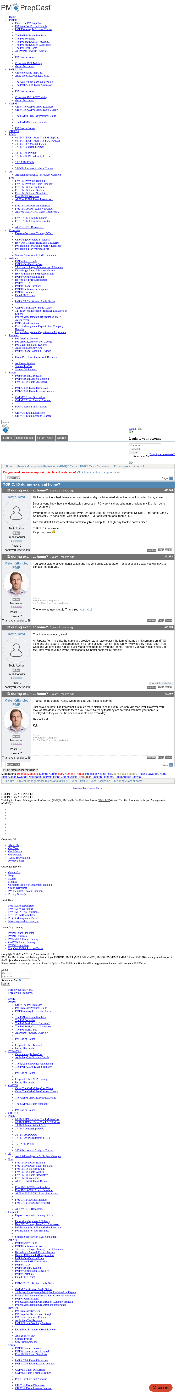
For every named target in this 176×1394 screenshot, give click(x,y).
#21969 (168, 693)
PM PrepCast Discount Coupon (25, 890)
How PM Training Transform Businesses (37, 242)
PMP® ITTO (22, 282)
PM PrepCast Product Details (31, 26)
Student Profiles (23, 366)
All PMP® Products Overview (31, 50)
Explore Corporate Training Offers (34, 233)
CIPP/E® (14, 131)
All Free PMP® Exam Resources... (34, 199)
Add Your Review (25, 363)
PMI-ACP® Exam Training (23, 939)
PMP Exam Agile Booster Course (33, 29)
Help (11, 875)
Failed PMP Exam (25, 295)
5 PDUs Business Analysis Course (34, 168)
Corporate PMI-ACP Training (31, 97)
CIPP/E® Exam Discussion (30, 412)
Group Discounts (24, 66)
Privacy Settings (17, 894)
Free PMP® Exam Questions (31, 381)
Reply (161, 549)
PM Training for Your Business (32, 248)
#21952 (168, 556)
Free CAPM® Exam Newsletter (32, 221)
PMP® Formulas (24, 292)
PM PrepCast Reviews (27, 338)
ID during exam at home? (128, 466)
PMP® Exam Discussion (28, 375)
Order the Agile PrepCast (28, 72)
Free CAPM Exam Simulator (31, 217)
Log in (6, 983)
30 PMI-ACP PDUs (26, 153)
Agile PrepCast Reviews (28, 347)
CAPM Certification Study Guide (33, 307)
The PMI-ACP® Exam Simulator (33, 84)
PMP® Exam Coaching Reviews (33, 350)
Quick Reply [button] (151, 550)
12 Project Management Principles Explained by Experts (45, 1292)
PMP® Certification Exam (29, 276)
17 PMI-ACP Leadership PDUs (32, 156)
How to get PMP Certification (31, 279)
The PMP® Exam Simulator (30, 35)
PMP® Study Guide (26, 261)
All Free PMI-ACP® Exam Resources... (37, 211)
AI (10, 171)
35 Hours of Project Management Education (39, 267)
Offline (16, 533)
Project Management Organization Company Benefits (44, 1301)
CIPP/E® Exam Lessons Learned (33, 415)
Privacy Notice (16, 860)
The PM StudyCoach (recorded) (32, 41)
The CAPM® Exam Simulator (31, 122)
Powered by (79, 788)
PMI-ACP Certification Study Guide (35, 301)
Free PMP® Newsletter (21, 905)
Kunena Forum (95, 788)
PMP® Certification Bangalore (32, 289)
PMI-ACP (104, 800)
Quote (168, 549)
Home (12, 16)
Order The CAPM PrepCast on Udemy (36, 109)
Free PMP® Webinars (27, 196)
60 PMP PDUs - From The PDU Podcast (37, 140)
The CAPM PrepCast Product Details (35, 115)
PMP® (13, 20)
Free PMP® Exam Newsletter (31, 193)
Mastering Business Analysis (23, 921)
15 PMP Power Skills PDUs (30, 143)
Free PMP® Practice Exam (30, 187)
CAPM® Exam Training (21, 942)
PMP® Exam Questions (28, 285)
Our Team (13, 848)
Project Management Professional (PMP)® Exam (47, 466)
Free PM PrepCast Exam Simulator (34, 183)
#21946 (168, 490)
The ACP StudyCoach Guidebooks (34, 81)
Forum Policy (45, 437)
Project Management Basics (23, 918)
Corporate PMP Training (28, 63)
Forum (12, 372)
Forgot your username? (162, 454)
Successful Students (26, 369)
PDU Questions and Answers (31, 406)
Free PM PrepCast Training (30, 180)
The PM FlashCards (26, 47)
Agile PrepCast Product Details (32, 75)
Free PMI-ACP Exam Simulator (32, 205)
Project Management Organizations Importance (40, 332)
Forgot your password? (20, 989)
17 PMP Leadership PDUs (29, 146)
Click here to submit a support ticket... (99, 472)
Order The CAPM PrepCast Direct (34, 106)
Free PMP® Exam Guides (29, 190)
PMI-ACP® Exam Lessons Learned (34, 391)
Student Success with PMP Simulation (36, 255)
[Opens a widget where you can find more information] (161, 1388)
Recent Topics (25, 437)
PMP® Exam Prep (18, 945)
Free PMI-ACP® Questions (23, 911)
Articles (13, 258)
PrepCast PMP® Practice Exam (25, 948)
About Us (13, 845)
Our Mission (15, 851)
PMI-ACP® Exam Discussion (31, 388)
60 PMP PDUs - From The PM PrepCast (37, 137)
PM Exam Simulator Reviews (31, 344)
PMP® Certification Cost (28, 264)
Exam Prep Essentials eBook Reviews (36, 357)
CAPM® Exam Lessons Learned (33, 400)
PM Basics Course (25, 57)
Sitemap (12, 881)
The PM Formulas (25, 38)
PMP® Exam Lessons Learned (32, 378)
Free (11, 177)
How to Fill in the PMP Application (34, 273)
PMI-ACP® (15, 69)
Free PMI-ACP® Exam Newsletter (34, 208)
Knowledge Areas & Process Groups (35, 270)
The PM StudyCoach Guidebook (33, 44)
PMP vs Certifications (27, 323)
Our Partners (15, 854)
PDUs (12, 134)
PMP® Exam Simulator (21, 932)
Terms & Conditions (19, 857)
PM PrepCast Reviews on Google (33, 341)
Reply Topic (13, 478)
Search (61, 437)
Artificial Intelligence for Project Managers (38, 174)
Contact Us (14, 872)
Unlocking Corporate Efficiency (32, 239)
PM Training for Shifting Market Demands (38, 245)
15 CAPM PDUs (24, 162)
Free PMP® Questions (20, 908)
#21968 (168, 627)
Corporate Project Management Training (30, 884)
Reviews (14, 335)
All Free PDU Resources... (29, 227)
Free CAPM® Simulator (21, 915)
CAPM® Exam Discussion (30, 397)
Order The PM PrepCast (28, 23)
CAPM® (14, 103)
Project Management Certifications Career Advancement (45, 1295)
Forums (7, 437)
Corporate (14, 230)
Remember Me (141, 456)
